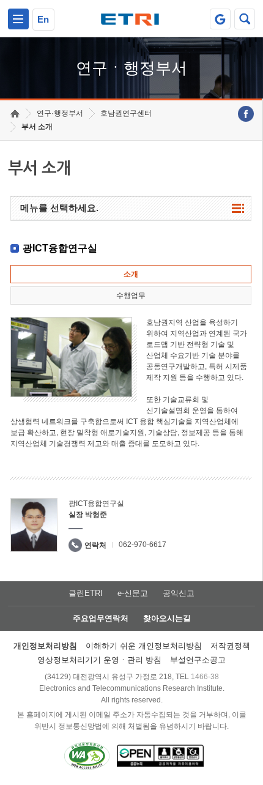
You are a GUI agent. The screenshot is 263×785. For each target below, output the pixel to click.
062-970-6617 (142, 544)
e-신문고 (132, 593)
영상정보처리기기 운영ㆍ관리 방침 (99, 659)
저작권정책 (230, 645)
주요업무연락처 (100, 618)
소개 (131, 274)
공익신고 (178, 593)
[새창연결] (246, 114)
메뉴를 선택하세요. (59, 208)
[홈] (15, 113)
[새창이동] (220, 19)
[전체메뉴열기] (18, 19)
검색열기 (244, 19)
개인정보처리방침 (45, 645)
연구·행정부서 (60, 113)
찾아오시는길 (167, 618)
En (43, 19)
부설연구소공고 (198, 659)
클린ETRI (86, 593)
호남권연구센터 (126, 113)
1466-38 (205, 676)
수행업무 (131, 295)
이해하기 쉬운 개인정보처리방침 (144, 645)
